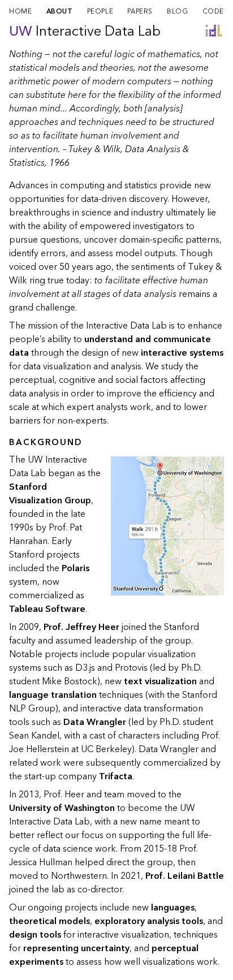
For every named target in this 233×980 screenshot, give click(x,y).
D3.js (85, 668)
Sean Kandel (34, 735)
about (59, 11)
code (213, 11)
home (20, 11)
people (100, 11)
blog (177, 11)
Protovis (131, 668)
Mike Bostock (69, 681)
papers (140, 11)
